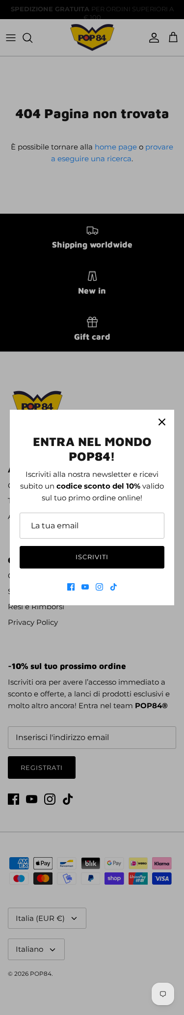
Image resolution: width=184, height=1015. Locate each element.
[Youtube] (85, 587)
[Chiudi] (162, 422)
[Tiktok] (113, 587)
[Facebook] (71, 587)
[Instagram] (99, 587)
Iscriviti (92, 557)
